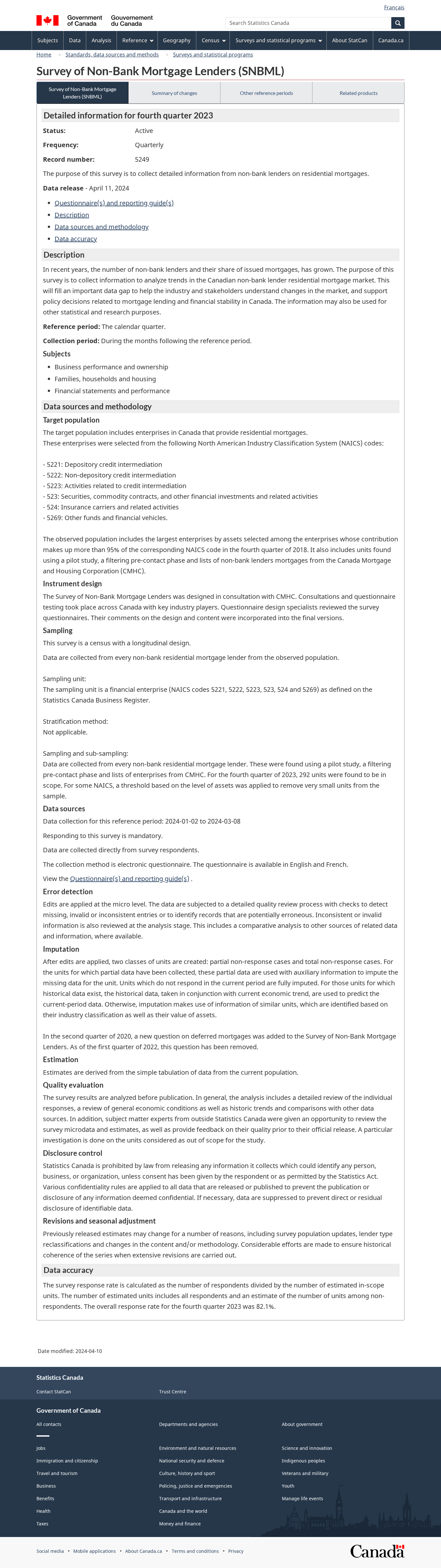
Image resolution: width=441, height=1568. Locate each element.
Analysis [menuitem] (101, 40)
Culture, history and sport (187, 1473)
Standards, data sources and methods (112, 54)
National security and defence (191, 1461)
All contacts (48, 1424)
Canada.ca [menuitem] (391, 40)
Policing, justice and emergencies (195, 1486)
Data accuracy (76, 238)
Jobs (41, 1448)
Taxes (42, 1524)
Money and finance (180, 1524)
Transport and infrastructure (190, 1498)
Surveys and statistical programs (213, 54)
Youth (288, 1486)
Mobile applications (94, 1551)
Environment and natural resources (197, 1448)
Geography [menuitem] (176, 40)
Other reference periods (266, 93)
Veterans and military (305, 1473)
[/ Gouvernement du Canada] (94, 21)
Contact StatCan (53, 1392)
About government (302, 1424)
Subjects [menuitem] (47, 40)
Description (72, 214)
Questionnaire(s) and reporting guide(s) (114, 203)
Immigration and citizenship (67, 1461)
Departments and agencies (188, 1424)
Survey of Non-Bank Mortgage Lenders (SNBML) (82, 92)
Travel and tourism (56, 1473)
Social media (50, 1551)
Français (394, 7)
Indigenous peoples (303, 1461)
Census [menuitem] (211, 40)
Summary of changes (174, 93)
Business (46, 1486)
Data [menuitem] (75, 40)
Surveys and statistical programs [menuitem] (276, 40)
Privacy (235, 1551)
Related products (359, 93)
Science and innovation (307, 1448)
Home (43, 54)
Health (43, 1511)
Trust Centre (172, 1392)
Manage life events (302, 1498)
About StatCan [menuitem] (349, 40)
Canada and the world (183, 1511)
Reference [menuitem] (134, 40)
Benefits (45, 1498)
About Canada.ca (143, 1551)
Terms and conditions (195, 1551)
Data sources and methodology (102, 226)
